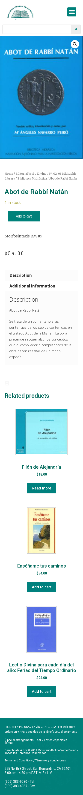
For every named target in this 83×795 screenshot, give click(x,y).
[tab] (41, 275)
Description (20, 275)
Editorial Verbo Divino (31, 173)
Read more (41, 488)
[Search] (75, 29)
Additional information (32, 286)
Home (9, 173)
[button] (71, 11)
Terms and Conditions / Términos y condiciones (35, 760)
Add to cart (24, 216)
